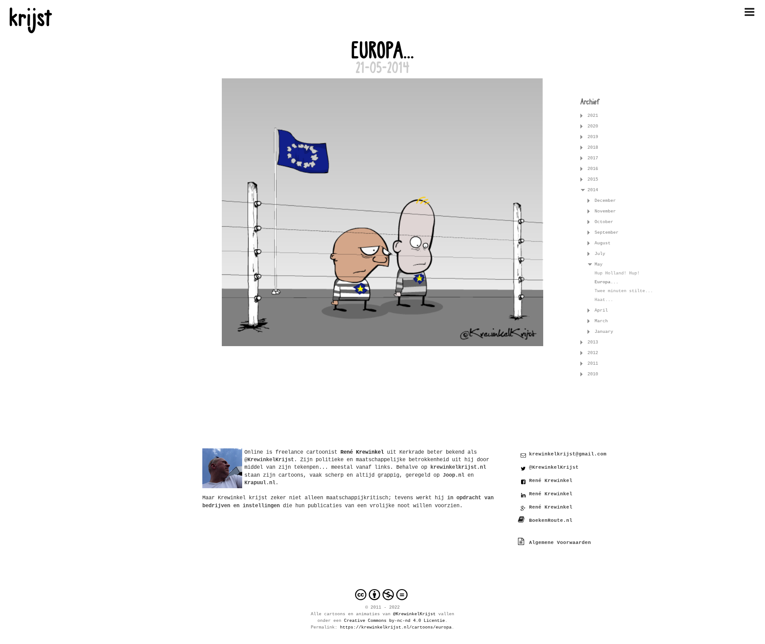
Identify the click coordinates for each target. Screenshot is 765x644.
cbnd (382, 595)
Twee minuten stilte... (624, 291)
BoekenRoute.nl (550, 520)
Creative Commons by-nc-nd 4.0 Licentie (394, 620)
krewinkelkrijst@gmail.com (568, 454)
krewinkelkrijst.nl (458, 467)
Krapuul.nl (259, 483)
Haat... (604, 299)
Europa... (606, 282)
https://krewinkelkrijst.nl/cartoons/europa (396, 627)
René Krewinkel (550, 480)
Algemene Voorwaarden (560, 542)
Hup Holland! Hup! (617, 273)
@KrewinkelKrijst (554, 467)
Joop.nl (453, 475)
